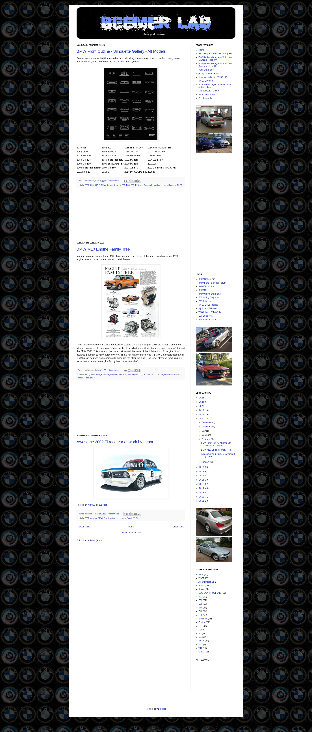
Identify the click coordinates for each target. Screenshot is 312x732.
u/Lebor (103, 504)
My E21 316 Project (208, 305)
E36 (132, 185)
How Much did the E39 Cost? (212, 77)
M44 (200, 637)
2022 (202, 410)
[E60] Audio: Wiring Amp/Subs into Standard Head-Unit (215, 58)
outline (157, 185)
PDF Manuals (205, 98)
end (141, 185)
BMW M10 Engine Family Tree (103, 249)
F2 (143, 375)
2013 (202, 492)
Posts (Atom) (96, 540)
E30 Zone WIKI (205, 316)
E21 (123, 185)
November (207, 426)
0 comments (114, 180)
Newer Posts (83, 526)
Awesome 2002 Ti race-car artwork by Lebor (115, 442)
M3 (200, 633)
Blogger (162, 709)
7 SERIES (203, 578)
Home (131, 526)
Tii (178, 185)
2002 (87, 185)
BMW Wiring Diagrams (209, 294)
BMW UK (202, 290)
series (163, 185)
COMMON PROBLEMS (209, 593)
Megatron (168, 375)
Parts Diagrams (206, 70)
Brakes (201, 589)
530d (200, 574)
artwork (93, 518)
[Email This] (125, 181)
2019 (202, 467)
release (81, 378)
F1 (140, 375)
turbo (92, 378)
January (206, 462)
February (206, 439)
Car (105, 518)
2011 (202, 501)
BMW (103, 185)
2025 (202, 397)
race (124, 518)
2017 (202, 475)
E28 (124, 375)
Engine (135, 375)
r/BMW (91, 504)
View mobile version (131, 532)
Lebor (118, 518)
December (207, 422)
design (109, 185)
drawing (111, 518)
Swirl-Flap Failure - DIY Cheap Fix (215, 53)
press (176, 375)
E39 (200, 607)
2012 (202, 497)
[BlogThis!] (129, 181)
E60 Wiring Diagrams (208, 297)
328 (92, 185)
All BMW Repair (206, 582)
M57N (201, 640)
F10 (200, 626)
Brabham (105, 375)
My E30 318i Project (208, 308)
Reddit (129, 518)
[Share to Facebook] (136, 181)
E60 (200, 615)
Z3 (181, 185)
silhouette (171, 185)
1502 (87, 375)
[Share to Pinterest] (139, 181)
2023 (202, 406)
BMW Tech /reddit (207, 286)
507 (96, 185)
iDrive (201, 651)
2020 (202, 418)
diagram (117, 185)
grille (151, 185)
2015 (202, 484)
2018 (202, 471)
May (204, 431)
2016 (202, 480)
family (148, 375)
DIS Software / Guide (208, 90)
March (205, 435)
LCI (200, 629)
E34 (129, 375)
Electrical (202, 618)
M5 (162, 375)
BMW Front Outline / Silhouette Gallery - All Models (121, 51)
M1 (153, 375)
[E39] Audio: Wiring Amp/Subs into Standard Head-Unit (215, 64)
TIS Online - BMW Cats (209, 312)
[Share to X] (132, 181)
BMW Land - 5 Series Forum (212, 283)
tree (87, 378)
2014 (202, 488)
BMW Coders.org (206, 279)
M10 (157, 375)
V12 (200, 648)
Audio (201, 585)
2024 (202, 402)
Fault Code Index (206, 94)
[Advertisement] (131, 214)
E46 (137, 185)
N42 (200, 644)
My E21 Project (205, 81)
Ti (134, 518)
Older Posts (178, 526)
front (146, 185)
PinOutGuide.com (207, 319)
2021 (202, 414)
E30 (128, 185)
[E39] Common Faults (209, 73)
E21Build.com (205, 301)
